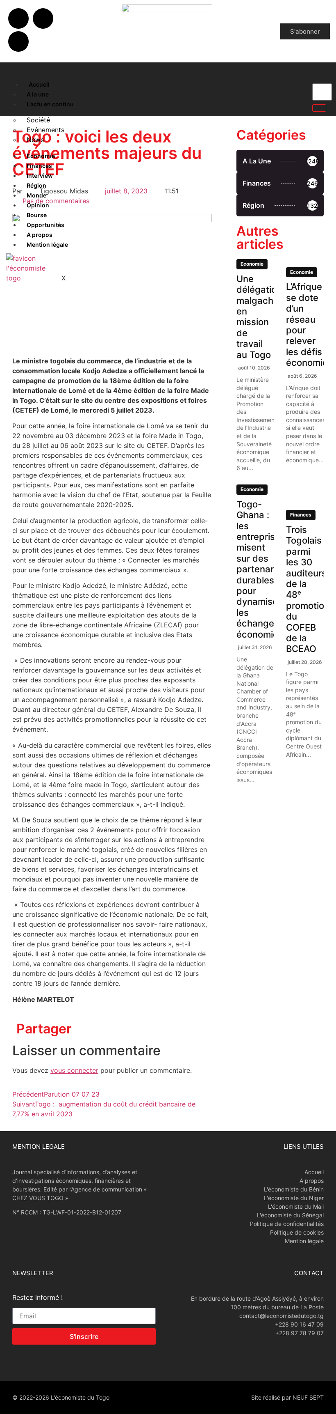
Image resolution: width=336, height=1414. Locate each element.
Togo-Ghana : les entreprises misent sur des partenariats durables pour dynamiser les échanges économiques (265, 569)
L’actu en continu (50, 104)
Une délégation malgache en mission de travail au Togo (259, 316)
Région (36, 185)
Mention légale (47, 244)
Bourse (37, 214)
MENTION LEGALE (38, 1146)
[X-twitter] (43, 18)
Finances (39, 165)
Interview (40, 175)
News (35, 139)
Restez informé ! (37, 1298)
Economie (41, 155)
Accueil (39, 84)
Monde (36, 195)
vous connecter (74, 1070)
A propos (39, 234)
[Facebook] (18, 18)
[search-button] (319, 108)
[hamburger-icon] (13, 82)
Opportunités (45, 224)
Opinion (38, 205)
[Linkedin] (18, 41)
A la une (38, 94)
